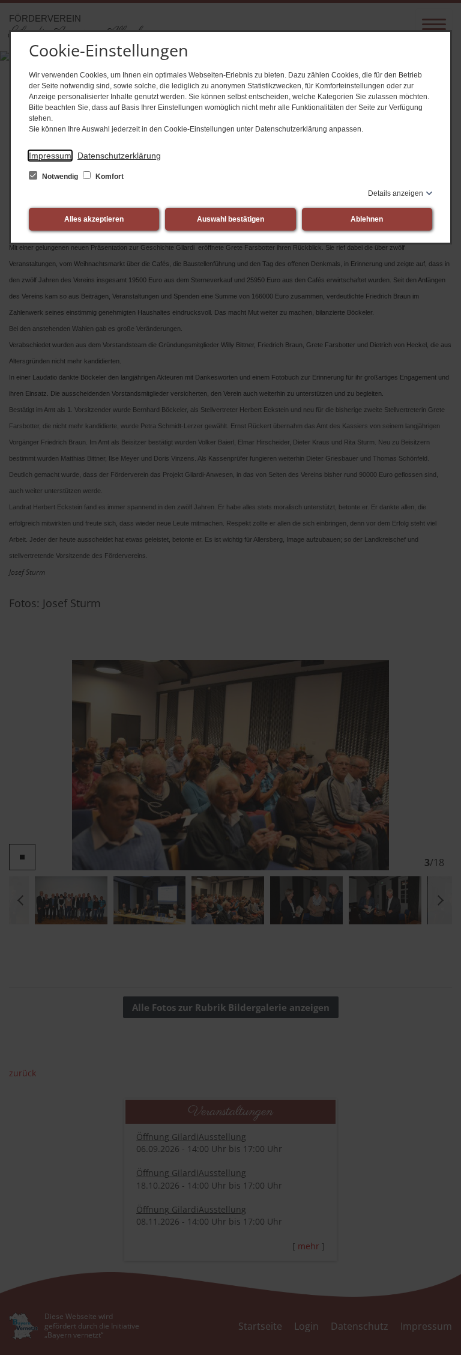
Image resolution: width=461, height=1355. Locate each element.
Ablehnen (367, 219)
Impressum (50, 155)
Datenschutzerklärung (119, 155)
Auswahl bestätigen (230, 219)
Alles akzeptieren (94, 219)
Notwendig (60, 176)
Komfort (109, 176)
